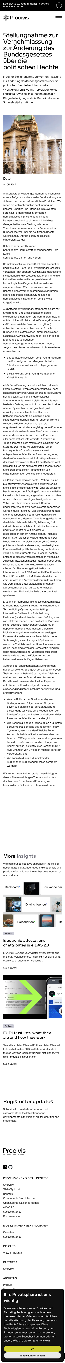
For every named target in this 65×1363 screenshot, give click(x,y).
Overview (8, 1184)
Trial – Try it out (11, 1189)
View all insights (12, 1252)
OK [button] (32, 1348)
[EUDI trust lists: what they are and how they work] (32, 1020)
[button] (58, 18)
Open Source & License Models (21, 1202)
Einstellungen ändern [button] (32, 1355)
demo (19, 7)
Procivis (7, 1284)
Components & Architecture (19, 1198)
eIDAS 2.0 (8, 1207)
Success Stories (12, 1211)
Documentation (12, 1216)
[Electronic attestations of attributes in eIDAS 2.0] (32, 926)
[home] (16, 17)
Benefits (8, 1193)
